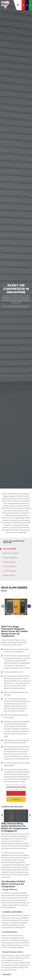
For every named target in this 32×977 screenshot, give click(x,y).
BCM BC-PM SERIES (10, 566)
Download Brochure (16, 787)
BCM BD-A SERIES (9, 562)
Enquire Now (16, 793)
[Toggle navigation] (17, 5)
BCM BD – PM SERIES (10, 557)
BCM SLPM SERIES (9, 549)
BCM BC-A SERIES (9, 575)
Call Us (16, 799)
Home (5, 306)
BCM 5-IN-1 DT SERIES (10, 553)
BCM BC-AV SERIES (9, 571)
